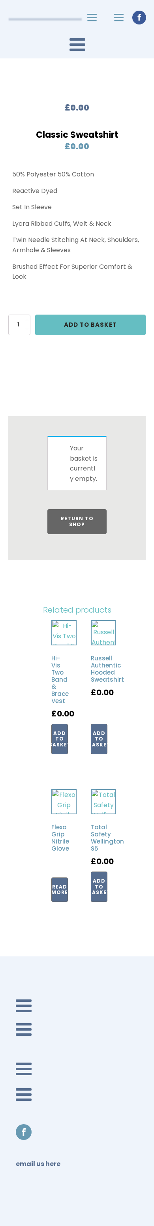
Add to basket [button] (59, 739)
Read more (59, 889)
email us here (38, 1164)
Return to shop (77, 521)
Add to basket (90, 325)
